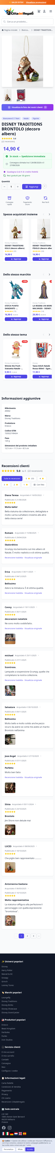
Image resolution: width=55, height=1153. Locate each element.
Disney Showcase (9, 1008)
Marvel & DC (7, 974)
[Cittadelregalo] (7, 1133)
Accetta (30, 1149)
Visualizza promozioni (36, 2)
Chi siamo (6, 1098)
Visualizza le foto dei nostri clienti (29, 107)
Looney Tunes (8, 985)
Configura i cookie (10, 1070)
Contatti (5, 1059)
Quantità (6, 181)
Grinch (5, 981)
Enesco (8, 426)
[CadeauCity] (3, 1133)
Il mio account (8, 1052)
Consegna (6, 1063)
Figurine (36, 118)
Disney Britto (7, 1005)
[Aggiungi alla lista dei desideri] (44, 186)
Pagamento (7, 1090)
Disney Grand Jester (10, 1012)
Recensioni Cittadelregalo (13, 1101)
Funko (4, 1036)
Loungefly (6, 997)
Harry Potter (7, 970)
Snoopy (5, 977)
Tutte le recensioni (12, 478)
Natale (26, 118)
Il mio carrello (8, 1056)
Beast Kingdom (8, 1028)
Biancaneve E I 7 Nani (11, 118)
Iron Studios (7, 1039)
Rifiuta (20, 1149)
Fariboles (6, 1032)
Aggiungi (17, 259)
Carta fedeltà (7, 1083)
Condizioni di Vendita (11, 1087)
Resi (3, 1067)
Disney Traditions (12, 418)
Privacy (5, 1094)
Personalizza (8, 1149)
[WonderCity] (11, 1133)
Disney (5, 966)
